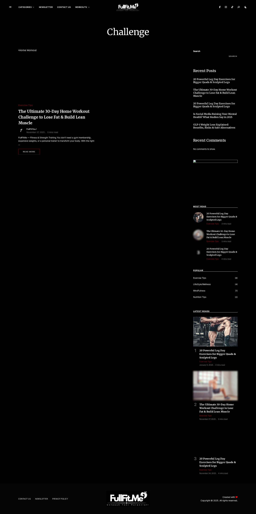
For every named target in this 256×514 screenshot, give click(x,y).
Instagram (226, 7)
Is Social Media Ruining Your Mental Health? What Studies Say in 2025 (215, 115)
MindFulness (199, 290)
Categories (25, 7)
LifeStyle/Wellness (202, 284)
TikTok (232, 7)
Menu (10, 7)
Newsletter (46, 7)
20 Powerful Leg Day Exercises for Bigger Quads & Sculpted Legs (214, 81)
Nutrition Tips (199, 297)
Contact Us (64, 7)
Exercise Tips (25, 105)
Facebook (220, 7)
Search (196, 51)
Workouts (81, 7)
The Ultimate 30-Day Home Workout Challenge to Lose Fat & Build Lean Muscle (53, 117)
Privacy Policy (60, 499)
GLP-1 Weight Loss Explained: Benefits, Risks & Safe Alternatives (214, 126)
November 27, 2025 (36, 132)
